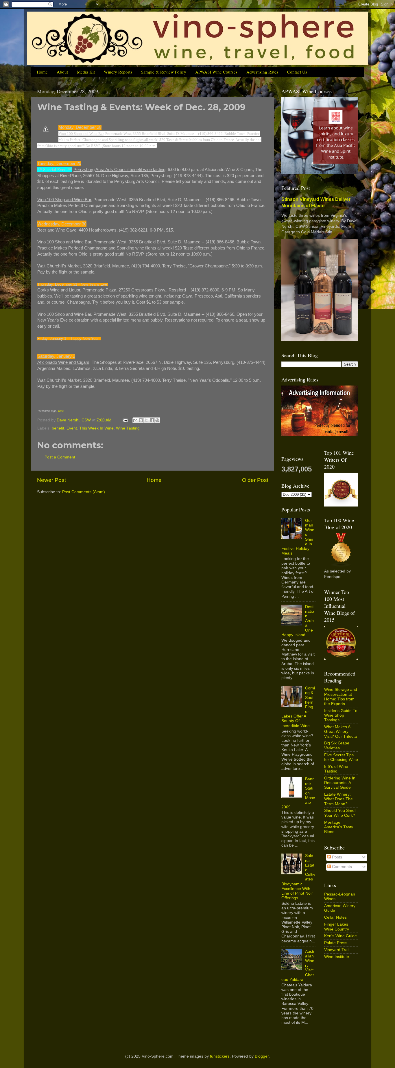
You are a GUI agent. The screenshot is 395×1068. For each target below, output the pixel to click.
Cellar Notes (335, 917)
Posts (336, 857)
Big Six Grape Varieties (336, 745)
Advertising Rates (262, 72)
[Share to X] (146, 420)
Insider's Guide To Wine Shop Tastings (340, 715)
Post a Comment (60, 457)
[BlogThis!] (141, 420)
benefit (58, 428)
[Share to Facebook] (152, 420)
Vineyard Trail (336, 950)
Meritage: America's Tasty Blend (338, 827)
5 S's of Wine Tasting (336, 768)
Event (72, 428)
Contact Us (297, 72)
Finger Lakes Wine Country (336, 926)
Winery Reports (118, 72)
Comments (341, 867)
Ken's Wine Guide (340, 936)
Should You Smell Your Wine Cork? (340, 812)
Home (42, 72)
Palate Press (335, 943)
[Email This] (135, 420)
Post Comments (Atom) (83, 492)
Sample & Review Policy (163, 72)
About (62, 72)
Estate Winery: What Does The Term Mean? (338, 799)
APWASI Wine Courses (216, 72)
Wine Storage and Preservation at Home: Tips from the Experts (340, 696)
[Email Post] (125, 420)
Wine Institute (336, 957)
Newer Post (51, 480)
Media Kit (86, 72)
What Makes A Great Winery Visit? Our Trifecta (340, 731)
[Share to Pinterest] (157, 420)
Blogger (262, 1056)
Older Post (255, 480)
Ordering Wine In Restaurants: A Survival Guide (339, 783)
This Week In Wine (96, 428)
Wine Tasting (128, 428)
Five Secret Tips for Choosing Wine (341, 757)
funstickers (220, 1056)
